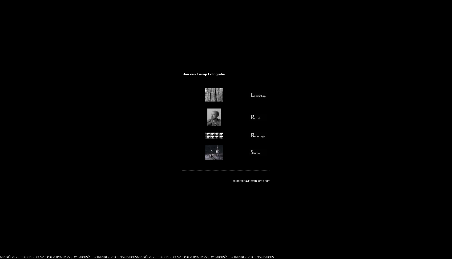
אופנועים (267, 257)
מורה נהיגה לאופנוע (183, 257)
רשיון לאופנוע (225, 257)
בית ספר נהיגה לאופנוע (153, 257)
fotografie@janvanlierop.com (251, 181)
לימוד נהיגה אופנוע (248, 257)
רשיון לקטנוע (206, 257)
